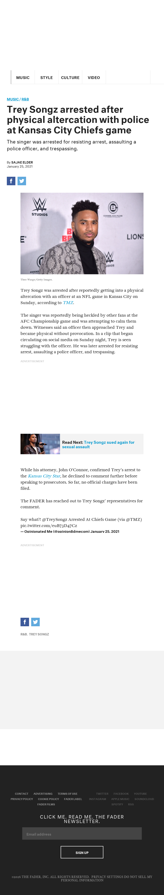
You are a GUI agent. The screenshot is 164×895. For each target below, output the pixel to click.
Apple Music (120, 798)
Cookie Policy (48, 798)
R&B (25, 98)
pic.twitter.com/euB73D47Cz (48, 525)
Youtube (140, 793)
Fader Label (73, 798)
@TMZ (133, 519)
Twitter (102, 793)
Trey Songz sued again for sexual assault (98, 443)
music (13, 98)
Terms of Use (68, 793)
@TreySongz (54, 519)
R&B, (24, 633)
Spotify (117, 804)
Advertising (43, 793)
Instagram (97, 798)
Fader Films (46, 804)
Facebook (121, 793)
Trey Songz (39, 633)
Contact (21, 793)
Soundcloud (144, 798)
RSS (131, 804)
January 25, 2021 (104, 531)
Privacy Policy (22, 798)
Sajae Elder (22, 161)
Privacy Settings (107, 877)
